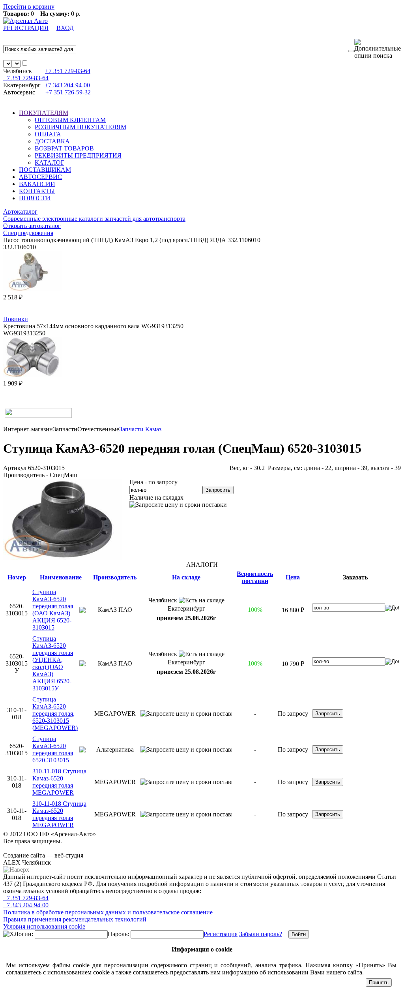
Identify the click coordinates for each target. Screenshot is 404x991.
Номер (16, 577)
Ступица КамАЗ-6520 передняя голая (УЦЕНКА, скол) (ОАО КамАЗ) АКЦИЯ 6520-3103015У (52, 663)
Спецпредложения (28, 232)
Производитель (115, 577)
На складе (186, 577)
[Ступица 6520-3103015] (62, 557)
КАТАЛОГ (49, 162)
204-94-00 (67, 85)
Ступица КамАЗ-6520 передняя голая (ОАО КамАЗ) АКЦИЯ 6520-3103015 (52, 610)
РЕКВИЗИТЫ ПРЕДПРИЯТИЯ (78, 155)
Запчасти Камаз (140, 429)
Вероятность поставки (255, 577)
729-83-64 (67, 71)
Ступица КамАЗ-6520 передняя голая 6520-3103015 (52, 749)
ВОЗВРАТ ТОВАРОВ (64, 148)
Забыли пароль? (260, 934)
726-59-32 (68, 92)
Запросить (218, 490)
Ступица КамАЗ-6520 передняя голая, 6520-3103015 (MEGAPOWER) (55, 713)
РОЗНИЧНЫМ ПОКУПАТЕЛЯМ (80, 127)
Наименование (61, 577)
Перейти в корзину (28, 6)
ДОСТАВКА (52, 141)
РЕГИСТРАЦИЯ (26, 27)
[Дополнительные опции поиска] (377, 49)
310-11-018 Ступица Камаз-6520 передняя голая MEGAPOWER (59, 782)
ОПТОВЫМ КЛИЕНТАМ (70, 120)
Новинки (15, 319)
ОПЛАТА (48, 134)
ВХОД (65, 27)
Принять (379, 982)
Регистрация (221, 934)
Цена (293, 577)
